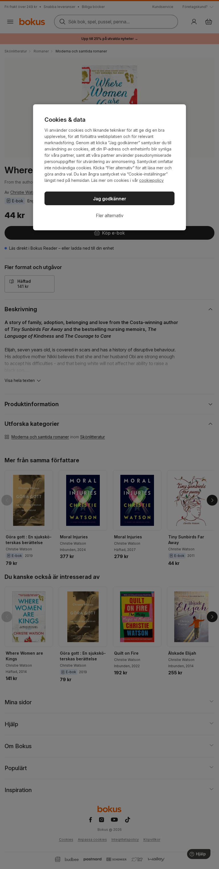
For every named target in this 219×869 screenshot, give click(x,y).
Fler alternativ (109, 215)
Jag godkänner (109, 199)
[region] (109, 167)
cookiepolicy (151, 180)
